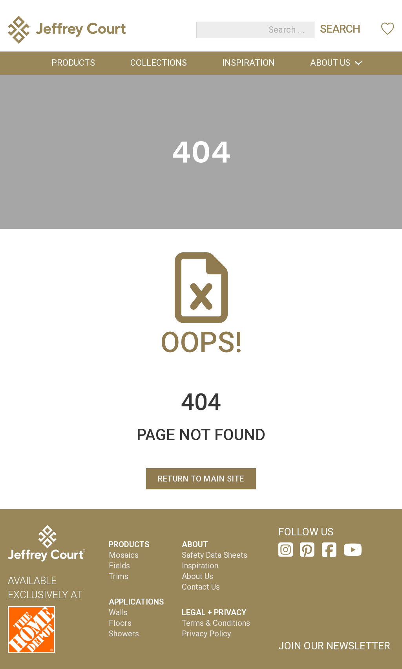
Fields (119, 566)
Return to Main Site (201, 478)
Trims (118, 576)
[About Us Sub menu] (358, 63)
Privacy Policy (206, 634)
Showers (124, 634)
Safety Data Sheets (214, 555)
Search (340, 28)
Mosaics (124, 555)
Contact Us (201, 587)
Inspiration (248, 63)
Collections (158, 63)
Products (73, 63)
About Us (330, 63)
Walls (118, 612)
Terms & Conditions (216, 623)
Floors (120, 623)
